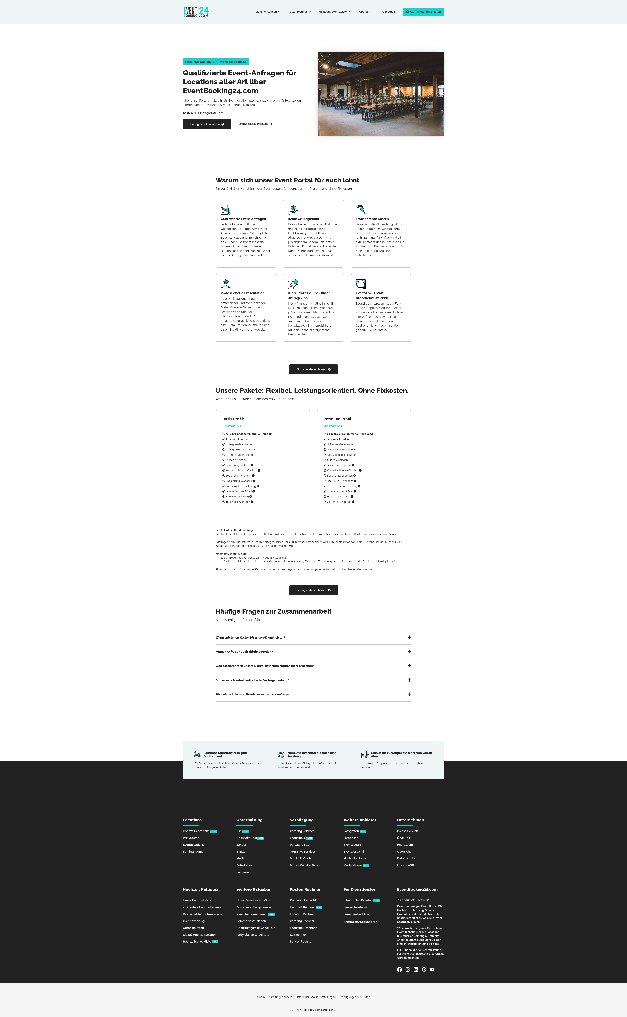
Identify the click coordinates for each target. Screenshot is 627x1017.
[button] (216, 61)
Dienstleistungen (266, 11)
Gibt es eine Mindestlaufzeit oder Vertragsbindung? (252, 680)
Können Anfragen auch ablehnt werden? (244, 651)
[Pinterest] (424, 969)
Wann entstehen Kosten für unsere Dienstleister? (250, 637)
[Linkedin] (415, 969)
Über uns (365, 11)
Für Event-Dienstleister (333, 11)
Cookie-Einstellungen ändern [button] (274, 997)
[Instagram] (407, 969)
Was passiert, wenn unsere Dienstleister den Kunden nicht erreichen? (265, 666)
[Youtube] (432, 969)
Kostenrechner (297, 11)
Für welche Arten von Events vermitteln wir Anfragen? (254, 694)
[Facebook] (399, 969)
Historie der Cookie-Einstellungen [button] (315, 997)
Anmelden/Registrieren (360, 921)
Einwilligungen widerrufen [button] (354, 997)
